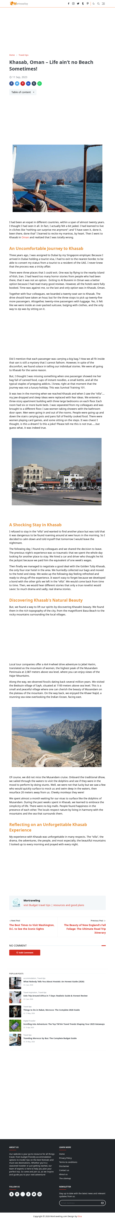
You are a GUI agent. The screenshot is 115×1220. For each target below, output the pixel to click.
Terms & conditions (68, 1162)
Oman (26, 237)
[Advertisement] (57, 30)
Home (62, 1154)
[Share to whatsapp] (39, 83)
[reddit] (63, 4)
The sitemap (65, 1178)
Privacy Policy (65, 1158)
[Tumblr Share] (34, 83)
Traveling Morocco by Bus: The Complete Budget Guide (50, 1038)
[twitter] (78, 4)
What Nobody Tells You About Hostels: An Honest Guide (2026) (53, 981)
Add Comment (26, 952)
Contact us (64, 1170)
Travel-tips (41, 978)
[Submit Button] (102, 1203)
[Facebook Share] (11, 83)
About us (63, 1174)
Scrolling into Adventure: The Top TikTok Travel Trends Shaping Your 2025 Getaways (64, 1024)
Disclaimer (64, 1166)
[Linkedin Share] (28, 83)
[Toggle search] (98, 3)
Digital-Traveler (29, 1021)
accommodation (29, 978)
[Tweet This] (17, 83)
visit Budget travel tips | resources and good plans (54, 905)
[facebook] (68, 4)
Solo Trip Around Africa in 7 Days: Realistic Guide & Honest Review (55, 995)
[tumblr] (83, 4)
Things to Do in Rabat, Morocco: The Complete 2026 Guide (51, 1010)
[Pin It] (22, 83)
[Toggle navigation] (103, 3)
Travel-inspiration (30, 992)
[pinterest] (87, 4)
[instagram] (73, 4)
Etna (80, 1216)
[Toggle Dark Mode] (93, 3)
